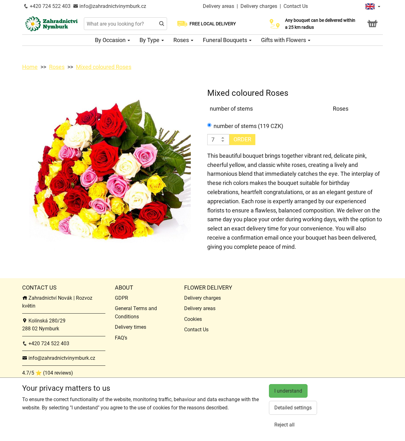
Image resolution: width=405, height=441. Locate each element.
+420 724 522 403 (49, 6)
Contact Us (296, 6)
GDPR (121, 298)
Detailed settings (293, 408)
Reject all (284, 425)
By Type (150, 40)
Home (30, 67)
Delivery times (130, 327)
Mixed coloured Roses (103, 67)
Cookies (193, 319)
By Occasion (111, 40)
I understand (288, 391)
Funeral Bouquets (225, 40)
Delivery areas (218, 6)
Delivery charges (258, 6)
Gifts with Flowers (284, 40)
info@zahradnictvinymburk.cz (112, 6)
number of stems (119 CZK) (248, 126)
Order (242, 139)
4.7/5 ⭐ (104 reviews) (47, 373)
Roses (181, 40)
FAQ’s (121, 338)
